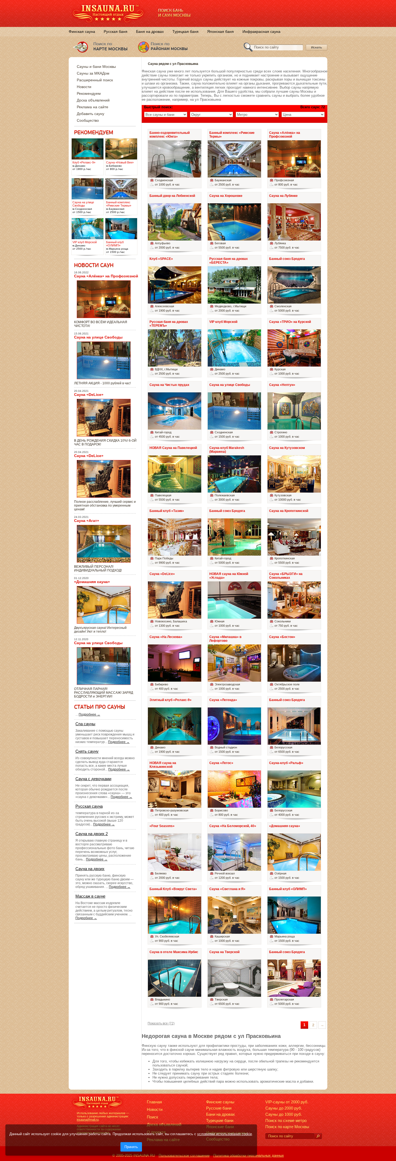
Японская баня (220, 31)
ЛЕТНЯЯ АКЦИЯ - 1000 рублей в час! (102, 383)
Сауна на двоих (90, 868)
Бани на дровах (220, 1114)
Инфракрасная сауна (261, 31)
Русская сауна (89, 806)
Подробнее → (89, 714)
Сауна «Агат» (86, 520)
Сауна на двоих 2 (91, 833)
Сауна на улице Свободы (98, 337)
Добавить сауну (90, 113)
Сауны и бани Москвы (96, 66)
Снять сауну (87, 751)
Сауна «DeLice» (88, 394)
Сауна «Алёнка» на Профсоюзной (106, 276)
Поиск (152, 1117)
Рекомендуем (89, 93)
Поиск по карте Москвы (287, 1126)
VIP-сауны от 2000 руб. (286, 1102)
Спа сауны (85, 723)
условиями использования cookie (224, 1134)
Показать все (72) (161, 1023)
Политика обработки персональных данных (248, 1155)
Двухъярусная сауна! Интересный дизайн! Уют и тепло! (100, 629)
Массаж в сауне (90, 896)
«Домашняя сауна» (92, 582)
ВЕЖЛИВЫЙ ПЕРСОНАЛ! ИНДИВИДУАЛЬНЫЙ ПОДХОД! (98, 568)
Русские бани (218, 1108)
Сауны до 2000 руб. (283, 1108)
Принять (131, 1147)
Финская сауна (82, 31)
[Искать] (318, 1136)
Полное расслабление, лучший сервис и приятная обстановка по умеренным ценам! (105, 505)
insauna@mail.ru (88, 1119)
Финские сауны (220, 1102)
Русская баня (115, 31)
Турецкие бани (219, 1120)
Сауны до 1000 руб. (283, 1114)
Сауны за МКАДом (93, 73)
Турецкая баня (185, 31)
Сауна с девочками (93, 778)
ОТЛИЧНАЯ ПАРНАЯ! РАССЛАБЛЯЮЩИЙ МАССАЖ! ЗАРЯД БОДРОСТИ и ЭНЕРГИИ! (103, 692)
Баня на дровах (150, 31)
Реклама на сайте (92, 107)
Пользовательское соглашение (184, 1155)
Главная (154, 1102)
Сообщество (88, 120)
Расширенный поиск (95, 80)
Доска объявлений (93, 100)
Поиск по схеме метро (286, 1120)
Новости (84, 87)
